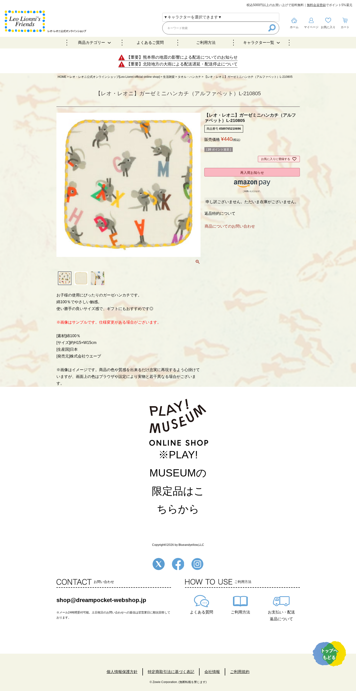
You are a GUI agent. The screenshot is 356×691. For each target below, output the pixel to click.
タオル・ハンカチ (189, 77)
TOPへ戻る (329, 654)
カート (345, 27)
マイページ (311, 27)
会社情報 (212, 672)
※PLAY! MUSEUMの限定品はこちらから (178, 482)
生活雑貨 (169, 77)
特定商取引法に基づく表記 (171, 672)
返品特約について (219, 213)
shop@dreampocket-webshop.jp (101, 600)
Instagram (197, 564)
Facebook (178, 564)
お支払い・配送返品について (281, 615)
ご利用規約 (239, 672)
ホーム (294, 27)
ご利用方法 (206, 42)
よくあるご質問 (150, 42)
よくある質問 (201, 612)
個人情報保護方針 (122, 672)
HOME (62, 77)
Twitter (159, 564)
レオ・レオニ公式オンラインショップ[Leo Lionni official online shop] (115, 77)
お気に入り (328, 27)
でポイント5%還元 (329, 5)
